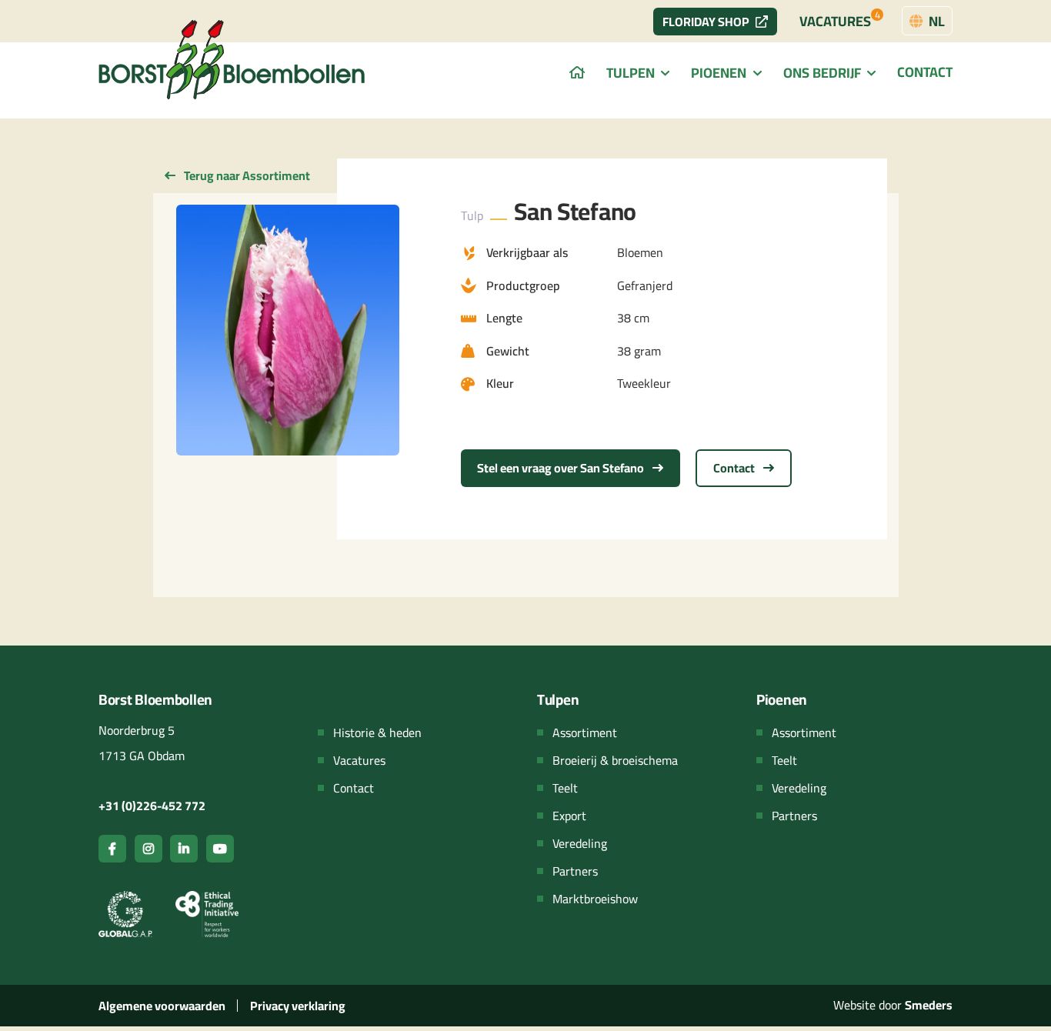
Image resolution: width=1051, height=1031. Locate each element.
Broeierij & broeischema (615, 760)
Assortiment (584, 732)
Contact (925, 72)
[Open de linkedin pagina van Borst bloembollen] (184, 849)
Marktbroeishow (595, 898)
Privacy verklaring (297, 1005)
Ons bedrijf (822, 73)
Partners (575, 871)
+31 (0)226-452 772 (151, 805)
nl (935, 21)
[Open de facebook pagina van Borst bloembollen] (112, 849)
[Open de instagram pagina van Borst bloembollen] (148, 849)
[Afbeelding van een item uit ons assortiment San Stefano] (287, 330)
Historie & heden (377, 732)
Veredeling (579, 843)
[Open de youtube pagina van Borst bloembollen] (220, 849)
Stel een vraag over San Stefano (561, 467)
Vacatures (839, 19)
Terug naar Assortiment (246, 175)
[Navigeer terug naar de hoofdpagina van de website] (233, 59)
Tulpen (630, 73)
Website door (893, 1004)
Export (569, 815)
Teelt (565, 787)
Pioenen (718, 73)
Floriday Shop (705, 21)
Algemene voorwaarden (161, 1005)
